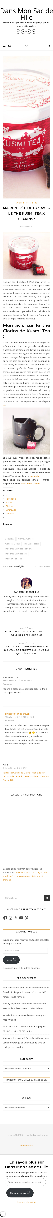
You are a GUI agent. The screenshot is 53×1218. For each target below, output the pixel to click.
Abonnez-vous (18, 1193)
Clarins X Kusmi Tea (26, 539)
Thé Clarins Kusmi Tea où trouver (18, 549)
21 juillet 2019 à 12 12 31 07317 (15, 768)
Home (9, 1135)
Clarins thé (9, 539)
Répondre (7, 684)
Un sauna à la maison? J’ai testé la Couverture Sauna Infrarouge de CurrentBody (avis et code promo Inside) (26, 1042)
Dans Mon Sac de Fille (26, 14)
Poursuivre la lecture (26, 1202)
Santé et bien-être (26, 203)
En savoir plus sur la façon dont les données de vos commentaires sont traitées (25, 876)
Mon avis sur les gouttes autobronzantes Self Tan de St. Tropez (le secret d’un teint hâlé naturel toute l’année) (26, 992)
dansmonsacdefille (15, 566)
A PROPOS (18, 1135)
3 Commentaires (42, 566)
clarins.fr (34, 476)
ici (4, 404)
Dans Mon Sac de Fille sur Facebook (26, 1080)
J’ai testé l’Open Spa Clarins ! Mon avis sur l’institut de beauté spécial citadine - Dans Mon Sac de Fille (26, 776)
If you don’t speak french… (36, 1135)
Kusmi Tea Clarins (12, 544)
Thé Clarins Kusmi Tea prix (16, 554)
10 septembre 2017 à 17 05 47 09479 (17, 680)
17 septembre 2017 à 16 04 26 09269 (19, 717)
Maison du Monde (30, 483)
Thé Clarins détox (31, 544)
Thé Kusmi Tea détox (13, 559)
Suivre (9, 960)
